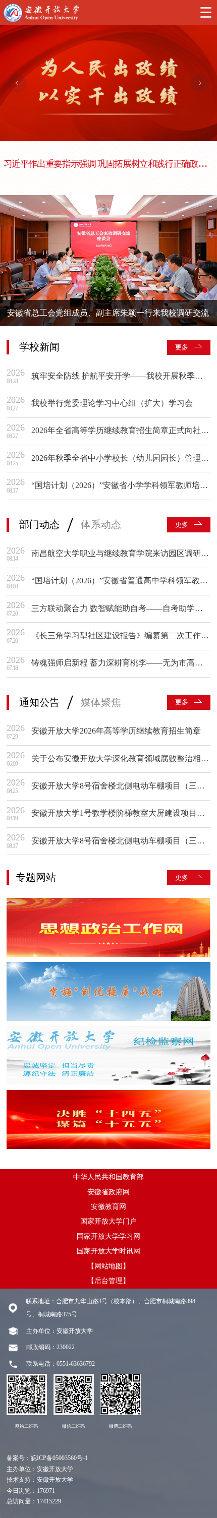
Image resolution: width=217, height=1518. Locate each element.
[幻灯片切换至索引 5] (204, 289)
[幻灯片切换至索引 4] (193, 289)
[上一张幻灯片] (17, 83)
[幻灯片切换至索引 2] (171, 289)
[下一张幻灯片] (200, 83)
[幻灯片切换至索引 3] (182, 289)
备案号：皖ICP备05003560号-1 (47, 1458)
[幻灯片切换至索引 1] (159, 289)
